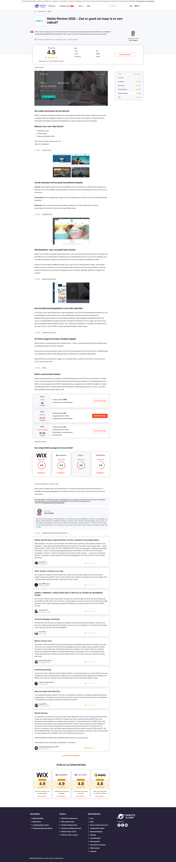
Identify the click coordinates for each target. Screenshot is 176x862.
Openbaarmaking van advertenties (145, 1)
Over (92, 818)
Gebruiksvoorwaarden (98, 845)
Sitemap (93, 835)
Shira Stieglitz (133, 40)
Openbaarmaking (96, 831)
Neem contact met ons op (99, 825)
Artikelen (93, 851)
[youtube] (126, 825)
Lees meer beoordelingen (71, 755)
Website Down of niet (68, 831)
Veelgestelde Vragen (97, 828)
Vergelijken (41, 473)
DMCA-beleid (94, 848)
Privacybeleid (95, 841)
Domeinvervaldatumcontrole (71, 828)
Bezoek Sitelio (125, 55)
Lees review (41, 796)
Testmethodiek (95, 838)
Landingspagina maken (40, 825)
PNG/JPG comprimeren (69, 818)
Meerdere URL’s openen (69, 835)
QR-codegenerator (67, 822)
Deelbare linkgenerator (69, 825)
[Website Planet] (35, 12)
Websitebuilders (38, 818)
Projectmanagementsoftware (42, 828)
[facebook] (119, 825)
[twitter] (122, 825)
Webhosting (36, 822)
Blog (92, 822)
